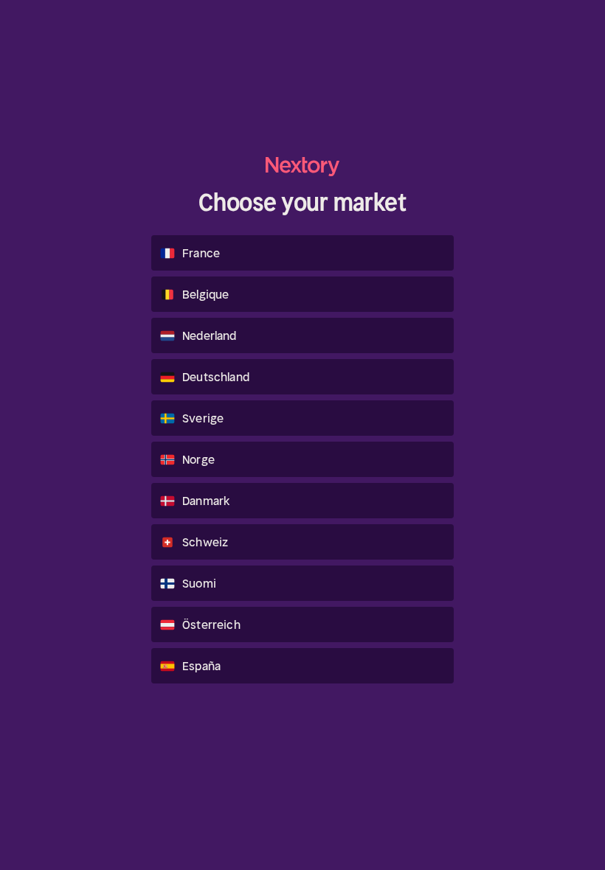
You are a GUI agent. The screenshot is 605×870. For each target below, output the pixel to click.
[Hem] (302, 166)
